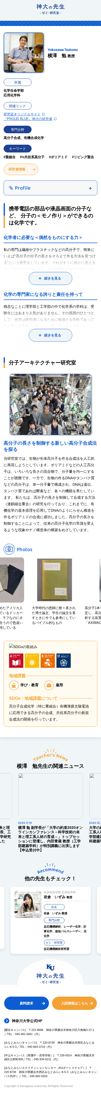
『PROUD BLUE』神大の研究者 (28, 119)
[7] (32, 661)
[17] (63, 661)
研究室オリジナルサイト (22, 114)
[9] (48, 661)
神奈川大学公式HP (27, 1021)
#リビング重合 (83, 157)
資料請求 (26, 1003)
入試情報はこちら (74, 1003)
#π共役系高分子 (32, 157)
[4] (16, 661)
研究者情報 (17, 169)
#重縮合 (10, 157)
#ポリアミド (58, 157)
